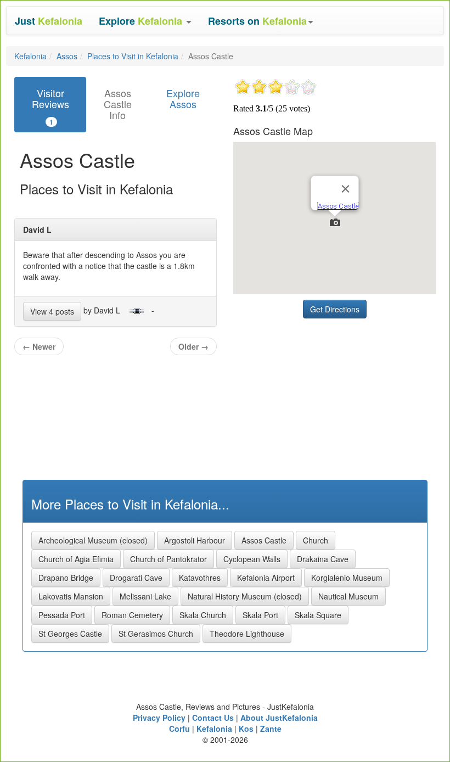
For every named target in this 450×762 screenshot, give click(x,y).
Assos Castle (263, 540)
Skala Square (318, 614)
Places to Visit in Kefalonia (132, 56)
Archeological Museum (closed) (93, 540)
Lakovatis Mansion (70, 596)
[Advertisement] (315, 392)
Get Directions (334, 309)
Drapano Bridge (65, 577)
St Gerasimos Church (156, 633)
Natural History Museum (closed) (245, 596)
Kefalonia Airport (266, 577)
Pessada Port (61, 614)
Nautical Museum (348, 596)
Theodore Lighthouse (247, 633)
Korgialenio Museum (347, 577)
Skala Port (260, 614)
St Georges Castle (70, 633)
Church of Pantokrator (168, 558)
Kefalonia (30, 56)
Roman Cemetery (132, 614)
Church (315, 540)
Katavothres (200, 577)
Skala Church (202, 614)
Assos (67, 56)
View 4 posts (52, 311)
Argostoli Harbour (194, 540)
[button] (145, 21)
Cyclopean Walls (251, 558)
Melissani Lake (145, 596)
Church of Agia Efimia (76, 558)
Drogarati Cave (136, 577)
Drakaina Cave (322, 558)
